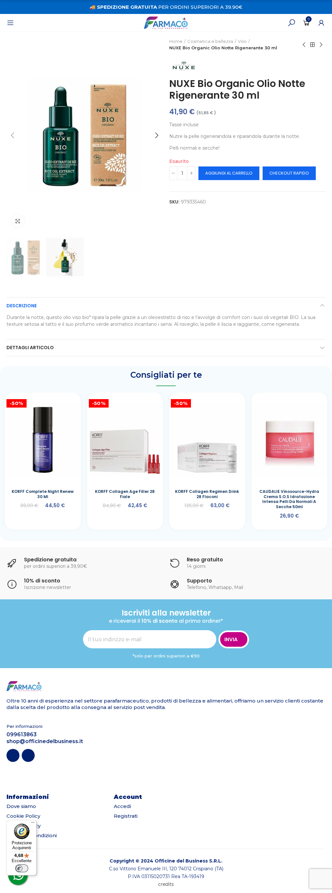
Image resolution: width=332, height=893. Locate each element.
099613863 (21, 734)
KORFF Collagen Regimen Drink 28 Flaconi (207, 494)
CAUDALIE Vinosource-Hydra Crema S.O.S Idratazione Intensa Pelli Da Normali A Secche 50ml (289, 499)
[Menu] (33, 824)
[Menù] (10, 22)
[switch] (21, 868)
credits (166, 884)
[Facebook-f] (12, 755)
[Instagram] (28, 755)
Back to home (312, 45)
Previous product (304, 45)
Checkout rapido (289, 173)
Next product (321, 45)
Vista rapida (63, 405)
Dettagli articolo (30, 347)
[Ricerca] (291, 23)
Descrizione (21, 305)
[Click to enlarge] (17, 220)
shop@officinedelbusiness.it (44, 741)
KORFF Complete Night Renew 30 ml (43, 494)
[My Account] (321, 23)
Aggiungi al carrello (229, 173)
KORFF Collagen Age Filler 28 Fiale (125, 494)
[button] (12, 135)
